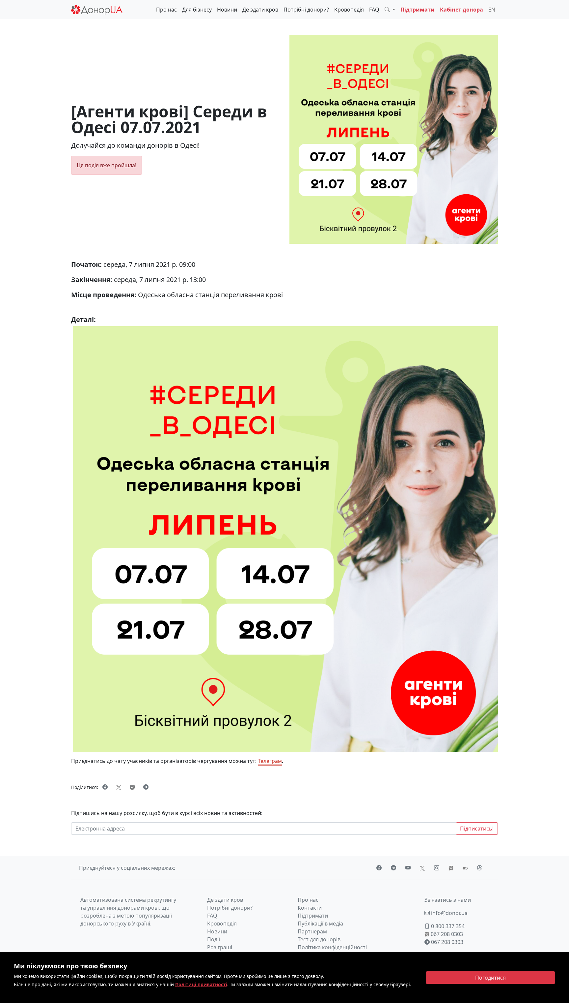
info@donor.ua (449, 913)
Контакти (310, 907)
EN (491, 9)
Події (213, 939)
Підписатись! (477, 828)
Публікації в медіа (320, 923)
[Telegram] (146, 787)
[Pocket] (132, 787)
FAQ (374, 9)
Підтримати (417, 9)
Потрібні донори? (306, 9)
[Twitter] (118, 787)
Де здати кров (260, 9)
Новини (227, 9)
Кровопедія (349, 9)
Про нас (166, 9)
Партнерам (312, 931)
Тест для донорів (319, 939)
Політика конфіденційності (332, 947)
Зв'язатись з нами (447, 899)
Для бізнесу (197, 9)
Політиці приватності (201, 984)
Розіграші (219, 947)
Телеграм (270, 761)
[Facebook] (105, 787)
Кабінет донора (461, 9)
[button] (390, 9)
